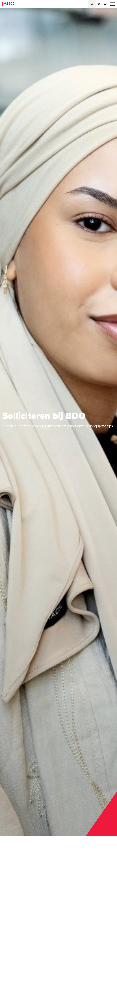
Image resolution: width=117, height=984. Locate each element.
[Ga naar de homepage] (8, 4)
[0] (99, 4)
